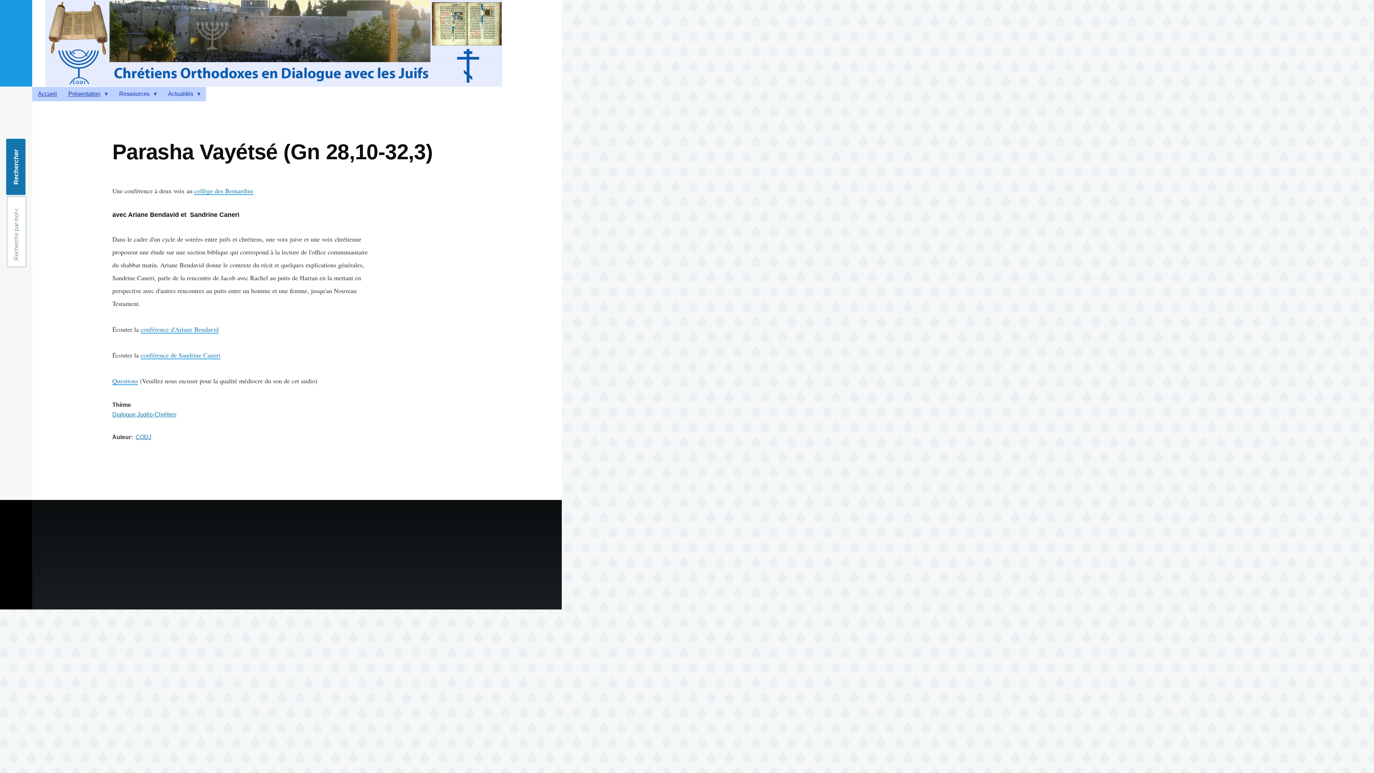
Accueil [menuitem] (47, 94)
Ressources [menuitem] (131, 96)
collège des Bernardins (223, 190)
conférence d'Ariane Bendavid (180, 329)
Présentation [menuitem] (82, 96)
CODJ (143, 437)
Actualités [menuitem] (177, 96)
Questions (125, 380)
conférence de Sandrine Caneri (180, 355)
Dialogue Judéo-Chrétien (144, 415)
